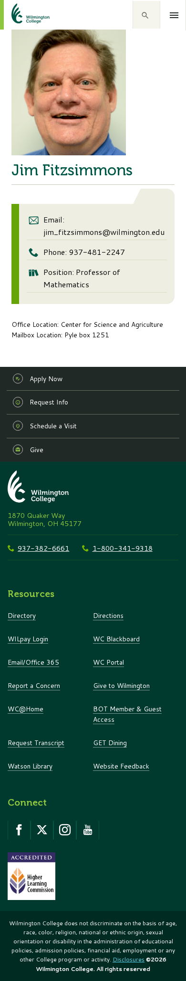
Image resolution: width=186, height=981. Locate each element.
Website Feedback (121, 765)
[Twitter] (42, 830)
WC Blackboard (116, 638)
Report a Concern (34, 685)
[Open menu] (174, 15)
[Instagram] (64, 830)
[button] (146, 15)
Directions (108, 615)
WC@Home (25, 708)
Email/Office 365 (33, 662)
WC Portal (108, 662)
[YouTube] (87, 830)
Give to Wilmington (121, 685)
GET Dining (110, 742)
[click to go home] (19, 15)
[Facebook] (19, 830)
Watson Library (30, 765)
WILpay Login (28, 638)
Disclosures (129, 959)
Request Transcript (36, 742)
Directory (22, 615)
